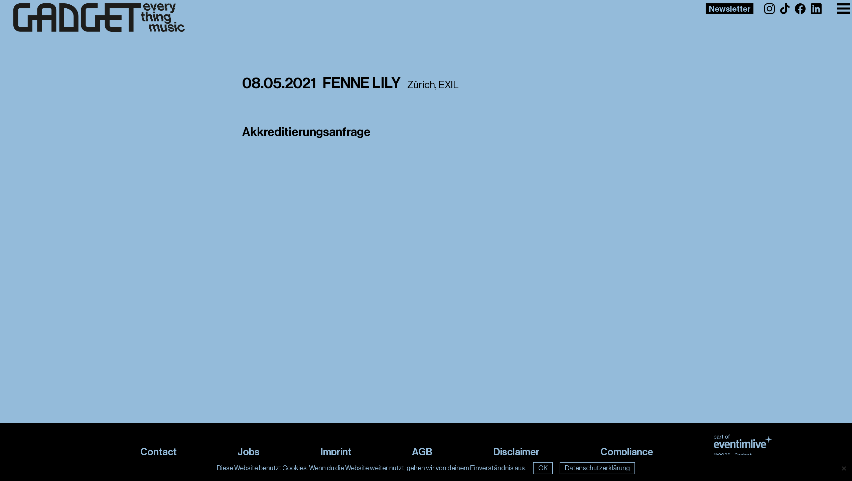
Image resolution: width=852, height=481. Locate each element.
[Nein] (843, 468)
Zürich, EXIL (433, 85)
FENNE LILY (362, 83)
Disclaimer (516, 452)
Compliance (626, 452)
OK (543, 468)
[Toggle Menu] (843, 8)
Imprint (335, 452)
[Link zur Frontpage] (99, 17)
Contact (158, 452)
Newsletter (729, 9)
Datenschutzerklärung (597, 468)
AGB (422, 452)
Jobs (249, 452)
